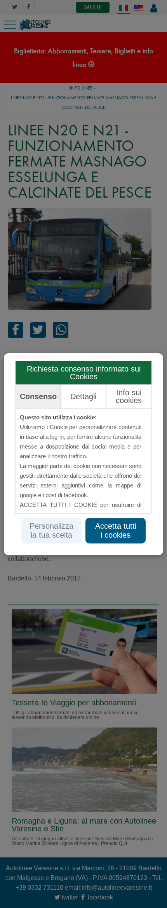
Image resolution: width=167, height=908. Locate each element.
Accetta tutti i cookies (115, 530)
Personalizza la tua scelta (51, 530)
